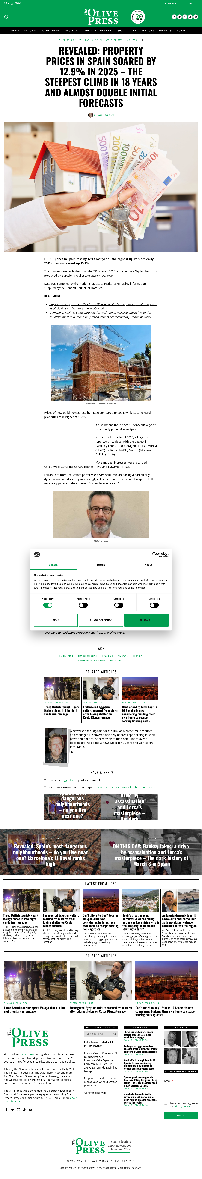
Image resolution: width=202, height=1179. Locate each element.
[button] (115, 1034)
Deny (55, 620)
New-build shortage (87, 656)
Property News (86, 632)
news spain (107, 656)
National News (100, 40)
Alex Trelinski (106, 114)
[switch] (83, 605)
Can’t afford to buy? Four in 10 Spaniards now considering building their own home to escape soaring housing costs (139, 714)
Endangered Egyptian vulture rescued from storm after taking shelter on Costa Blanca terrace (100, 712)
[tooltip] (174, 16)
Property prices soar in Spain (91, 660)
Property (116, 40)
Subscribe (170, 3)
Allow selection (101, 620)
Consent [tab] (53, 565)
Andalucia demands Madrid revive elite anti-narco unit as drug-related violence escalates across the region (179, 920)
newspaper (123, 656)
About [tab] (148, 565)
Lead (86, 40)
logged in (68, 780)
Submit (181, 1115)
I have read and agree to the (183, 1105)
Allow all (146, 620)
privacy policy (182, 1106)
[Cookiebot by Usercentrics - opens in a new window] (155, 554)
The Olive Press (117, 660)
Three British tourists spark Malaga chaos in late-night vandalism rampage (61, 710)
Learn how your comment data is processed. (126, 787)
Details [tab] (101, 565)
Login (189, 3)
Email (168, 1080)
